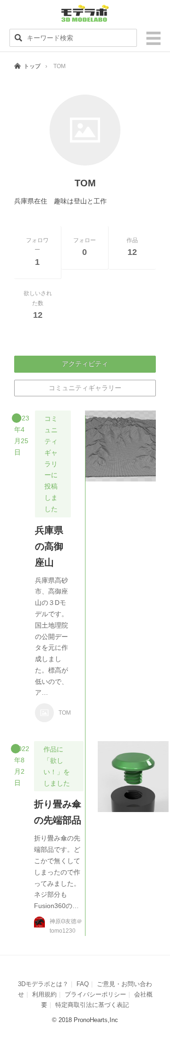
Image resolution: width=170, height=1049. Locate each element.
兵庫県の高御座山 (49, 546)
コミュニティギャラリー (85, 388)
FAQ (82, 984)
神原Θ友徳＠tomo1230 (66, 926)
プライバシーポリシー (95, 994)
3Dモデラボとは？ (43, 984)
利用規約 (44, 994)
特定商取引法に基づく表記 (92, 1004)
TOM (65, 712)
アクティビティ (85, 363)
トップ (32, 66)
